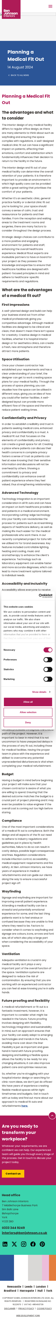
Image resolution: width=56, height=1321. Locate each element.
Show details (39, 692)
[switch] (48, 659)
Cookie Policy (44, 1308)
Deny (28, 722)
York (49, 1290)
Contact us (13, 1173)
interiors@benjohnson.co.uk (24, 1233)
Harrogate (27, 1290)
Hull (40, 1290)
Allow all (28, 702)
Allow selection (28, 712)
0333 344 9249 (13, 1228)
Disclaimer (9, 1308)
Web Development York (28, 1315)
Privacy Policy (26, 1308)
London (41, 1286)
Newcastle (14, 1286)
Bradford (10, 1290)
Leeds (28, 1286)
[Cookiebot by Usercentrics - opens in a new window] (39, 596)
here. (24, 1106)
